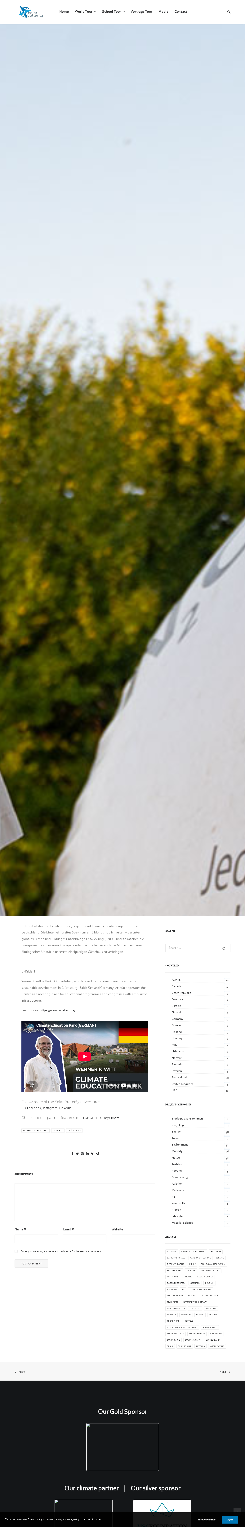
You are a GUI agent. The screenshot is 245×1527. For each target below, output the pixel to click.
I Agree (230, 1520)
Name (20, 1229)
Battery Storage (176, 1258)
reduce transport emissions (182, 1327)
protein (213, 1315)
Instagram (50, 1108)
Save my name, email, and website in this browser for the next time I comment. (61, 1251)
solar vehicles (197, 1334)
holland (171, 1290)
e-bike (192, 1264)
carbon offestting (200, 1258)
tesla (170, 1346)
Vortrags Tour (141, 12)
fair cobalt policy (210, 1271)
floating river (205, 1277)
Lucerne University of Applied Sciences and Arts (192, 1296)
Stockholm (216, 1334)
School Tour (111, 12)
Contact (181, 12)
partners (186, 1315)
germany (58, 1130)
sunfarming (173, 1340)
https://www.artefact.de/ (57, 1010)
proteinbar (173, 1321)
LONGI (88, 1118)
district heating (175, 1264)
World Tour (83, 12)
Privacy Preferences (207, 1520)
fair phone (172, 1277)
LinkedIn (65, 1108)
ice (183, 1290)
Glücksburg (74, 1130)
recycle (189, 1321)
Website (117, 1229)
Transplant (184, 1346)
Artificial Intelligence (193, 1252)
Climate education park (35, 1130)
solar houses (210, 1327)
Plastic (200, 1315)
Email (68, 1229)
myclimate (111, 1118)
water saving (217, 1346)
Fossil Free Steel (176, 1283)
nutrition (211, 1308)
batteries (216, 1252)
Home (64, 12)
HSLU (98, 1118)
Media (163, 12)
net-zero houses (176, 1308)
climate (220, 1258)
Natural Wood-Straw (195, 1302)
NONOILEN (195, 1308)
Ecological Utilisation (213, 1264)
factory (190, 1271)
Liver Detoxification (200, 1290)
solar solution (175, 1334)
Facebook (34, 1108)
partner (171, 1315)
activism (171, 1252)
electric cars (174, 1271)
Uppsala (200, 1346)
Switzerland (213, 1340)
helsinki (209, 1283)
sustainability (193, 1340)
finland (188, 1277)
